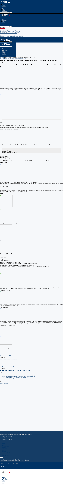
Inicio (1, 57)
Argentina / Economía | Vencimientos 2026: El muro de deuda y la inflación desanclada (15, 377)
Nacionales (4, 6)
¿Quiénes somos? (4, 11)
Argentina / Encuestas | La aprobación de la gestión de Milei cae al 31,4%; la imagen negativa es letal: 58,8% (15, 459)
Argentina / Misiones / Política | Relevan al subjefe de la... (9, 34)
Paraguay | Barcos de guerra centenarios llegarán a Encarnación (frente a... (11, 35)
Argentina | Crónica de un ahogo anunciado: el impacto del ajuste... (10, 31)
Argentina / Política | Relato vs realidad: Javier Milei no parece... (10, 30)
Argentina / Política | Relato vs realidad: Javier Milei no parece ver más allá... (15, 370)
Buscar (11, 26)
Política (3, 4)
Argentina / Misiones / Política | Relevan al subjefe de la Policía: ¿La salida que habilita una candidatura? (14, 460)
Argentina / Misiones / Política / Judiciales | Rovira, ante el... (9, 32)
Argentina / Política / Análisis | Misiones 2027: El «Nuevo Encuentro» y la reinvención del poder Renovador (18, 376)
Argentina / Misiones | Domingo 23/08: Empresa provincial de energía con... (12, 29)
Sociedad (3, 9)
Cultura (3, 7)
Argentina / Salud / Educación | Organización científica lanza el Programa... (11, 36)
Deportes (3, 8)
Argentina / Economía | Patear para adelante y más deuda (10, 378)
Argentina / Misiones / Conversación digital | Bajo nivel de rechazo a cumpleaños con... (16, 363)
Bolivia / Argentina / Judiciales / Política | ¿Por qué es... (8, 33)
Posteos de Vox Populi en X (4, 383)
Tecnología (4, 10)
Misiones (3, 5)
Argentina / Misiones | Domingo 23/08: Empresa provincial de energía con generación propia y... (18, 366)
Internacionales (4, 20)
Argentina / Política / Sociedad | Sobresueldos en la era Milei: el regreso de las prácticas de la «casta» (17, 373)
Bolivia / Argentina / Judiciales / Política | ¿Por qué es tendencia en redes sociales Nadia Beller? (13, 458)
